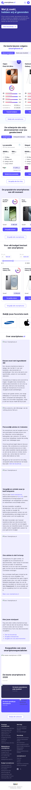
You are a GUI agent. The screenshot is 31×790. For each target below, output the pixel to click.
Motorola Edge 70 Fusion (7, 776)
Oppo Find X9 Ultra (5, 735)
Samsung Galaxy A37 (6, 767)
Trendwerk (19, 788)
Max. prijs (22, 254)
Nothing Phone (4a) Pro (7, 759)
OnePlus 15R (4, 757)
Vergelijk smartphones (12, 636)
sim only (20, 496)
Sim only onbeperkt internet (21, 729)
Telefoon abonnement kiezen (22, 740)
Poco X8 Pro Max (5, 755)
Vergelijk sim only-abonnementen (15, 638)
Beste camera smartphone (20, 748)
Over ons (19, 758)
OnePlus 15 (4, 739)
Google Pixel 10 (5, 752)
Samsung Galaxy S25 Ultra (7, 742)
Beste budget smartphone (23, 746)
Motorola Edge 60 (5, 772)
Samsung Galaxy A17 (6, 765)
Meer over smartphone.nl (11, 594)
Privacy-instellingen (22, 765)
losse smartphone (16, 494)
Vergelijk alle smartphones (15, 237)
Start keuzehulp (8, 26)
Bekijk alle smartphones (15, 119)
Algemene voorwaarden (23, 763)
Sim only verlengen (21, 731)
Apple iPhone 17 (5, 733)
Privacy (18, 761)
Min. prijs (3, 254)
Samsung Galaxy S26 (6, 730)
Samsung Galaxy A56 (6, 774)
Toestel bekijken (11, 112)
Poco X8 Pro (4, 768)
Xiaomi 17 (3, 741)
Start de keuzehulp (15, 464)
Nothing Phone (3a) (6, 770)
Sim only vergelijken (22, 726)
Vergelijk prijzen (10, 229)
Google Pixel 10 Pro (6, 737)
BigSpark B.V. (19, 786)
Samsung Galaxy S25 (6, 754)
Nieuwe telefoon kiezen (23, 737)
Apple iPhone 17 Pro (6, 732)
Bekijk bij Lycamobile (11, 174)
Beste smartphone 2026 (23, 744)
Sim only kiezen (21, 742)
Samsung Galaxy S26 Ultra (7, 728)
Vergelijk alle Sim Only (15, 181)
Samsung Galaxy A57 (6, 750)
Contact (19, 760)
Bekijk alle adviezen (15, 717)
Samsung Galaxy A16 (6, 777)
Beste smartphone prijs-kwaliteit (23, 751)
